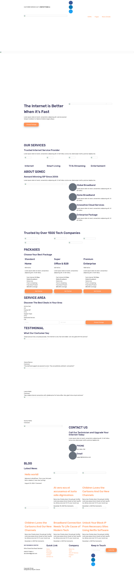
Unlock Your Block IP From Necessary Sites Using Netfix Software (95, 526)
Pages (97, 17)
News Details (106, 17)
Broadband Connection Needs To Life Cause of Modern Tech (67, 526)
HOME (90, 17)
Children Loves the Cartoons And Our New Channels (95, 491)
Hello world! (31, 474)
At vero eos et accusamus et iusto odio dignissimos (65, 491)
